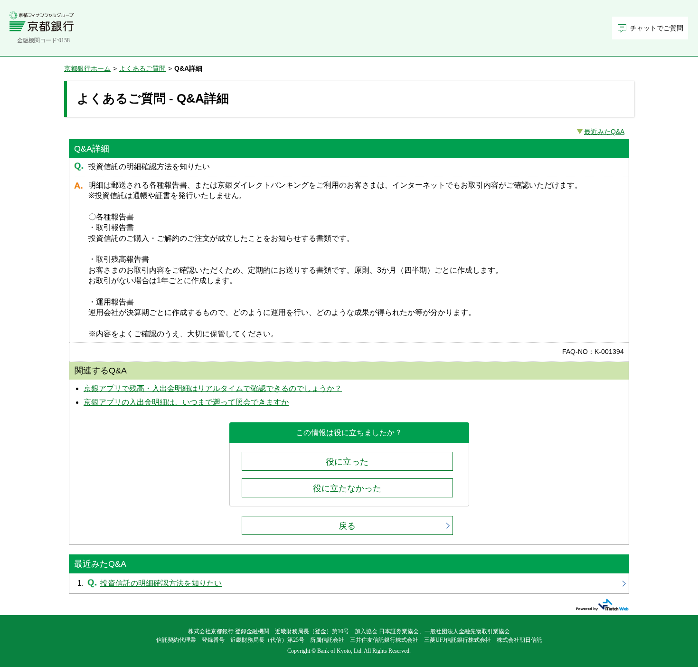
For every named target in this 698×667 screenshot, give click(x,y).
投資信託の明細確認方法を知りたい (349, 583)
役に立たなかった (347, 488)
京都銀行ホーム (87, 68)
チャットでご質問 (656, 28)
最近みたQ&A (604, 131)
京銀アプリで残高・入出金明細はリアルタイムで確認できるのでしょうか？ (213, 388)
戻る (347, 526)
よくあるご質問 (142, 68)
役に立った (347, 462)
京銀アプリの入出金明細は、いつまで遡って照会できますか (186, 402)
